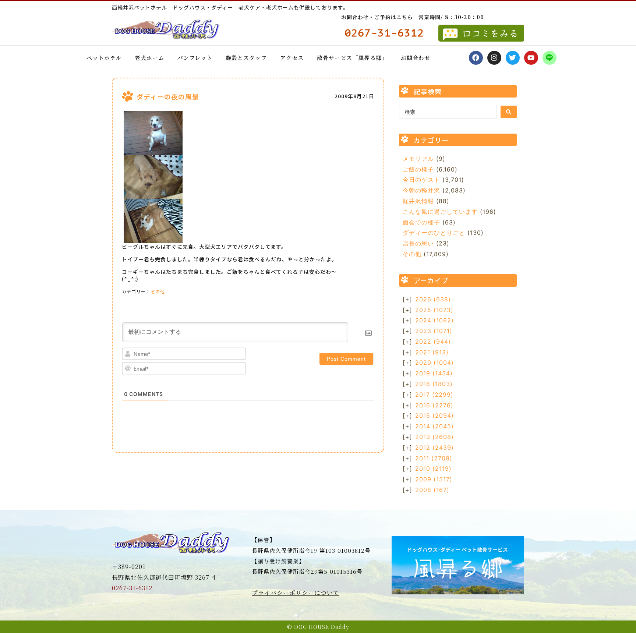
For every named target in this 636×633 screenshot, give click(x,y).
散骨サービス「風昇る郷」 (352, 57)
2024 (434, 320)
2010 (433, 468)
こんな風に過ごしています (440, 211)
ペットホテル (103, 57)
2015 (434, 415)
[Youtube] (531, 58)
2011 (433, 458)
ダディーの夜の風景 (168, 96)
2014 (434, 426)
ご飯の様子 (418, 169)
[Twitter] (513, 58)
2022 (433, 341)
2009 (433, 479)
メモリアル (418, 158)
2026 (433, 299)
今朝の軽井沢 (421, 190)
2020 (434, 362)
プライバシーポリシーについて (295, 592)
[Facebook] (476, 58)
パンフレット (194, 57)
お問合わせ (415, 57)
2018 (434, 384)
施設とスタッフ (246, 57)
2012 (434, 447)
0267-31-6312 (132, 588)
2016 (434, 405)
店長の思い (418, 243)
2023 (433, 331)
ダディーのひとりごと (434, 232)
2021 (432, 352)
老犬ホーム (149, 57)
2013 (434, 437)
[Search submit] (509, 112)
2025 (434, 310)
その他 (158, 291)
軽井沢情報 (418, 201)
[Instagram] (494, 58)
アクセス (292, 57)
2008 (432, 490)
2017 (434, 394)
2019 (434, 373)
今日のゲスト (421, 179)
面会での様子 (421, 222)
